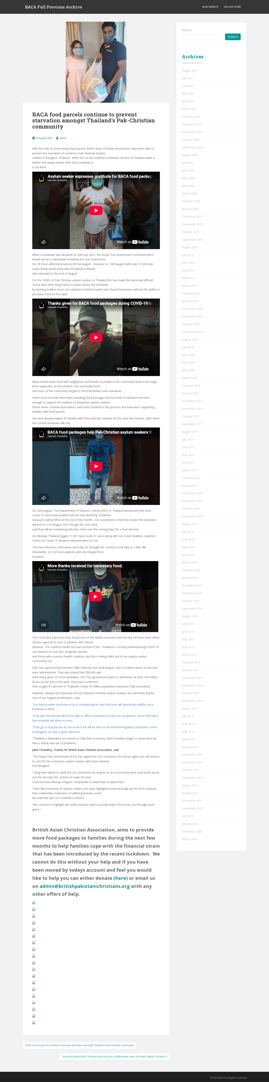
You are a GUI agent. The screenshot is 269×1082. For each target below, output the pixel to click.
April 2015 (188, 647)
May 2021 (188, 93)
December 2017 (192, 401)
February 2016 (191, 570)
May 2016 (188, 547)
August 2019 (190, 247)
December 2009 (192, 831)
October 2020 (190, 140)
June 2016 (188, 539)
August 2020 (190, 155)
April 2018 (188, 370)
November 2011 (192, 801)
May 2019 (188, 270)
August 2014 (190, 708)
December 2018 (192, 309)
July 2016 (187, 532)
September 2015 (192, 608)
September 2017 (192, 424)
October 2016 (190, 508)
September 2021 (192, 63)
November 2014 (192, 685)
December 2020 (192, 124)
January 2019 (190, 301)
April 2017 (188, 462)
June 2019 (188, 262)
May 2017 (188, 455)
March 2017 (189, 470)
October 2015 (190, 601)
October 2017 (190, 416)
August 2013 (190, 785)
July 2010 (187, 816)
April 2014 (188, 739)
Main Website (210, 6)
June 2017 (188, 447)
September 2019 (192, 239)
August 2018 (190, 339)
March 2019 (189, 286)
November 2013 (192, 762)
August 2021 (190, 70)
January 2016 (190, 578)
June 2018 (188, 355)
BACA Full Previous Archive (53, 6)
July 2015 (187, 624)
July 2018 (187, 347)
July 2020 (187, 163)
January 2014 (190, 747)
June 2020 (188, 170)
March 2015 (189, 654)
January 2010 (190, 824)
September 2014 (192, 701)
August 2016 (190, 524)
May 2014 (188, 731)
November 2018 (192, 316)
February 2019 (191, 293)
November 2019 (192, 224)
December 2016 (192, 493)
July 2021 (187, 78)
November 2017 (192, 409)
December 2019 (192, 216)
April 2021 (188, 101)
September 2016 (192, 516)
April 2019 (188, 278)
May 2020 (188, 178)
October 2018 (190, 324)
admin (63, 138)
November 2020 (192, 132)
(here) (120, 878)
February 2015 (191, 662)
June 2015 (188, 631)
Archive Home (232, 6)
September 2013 (192, 777)
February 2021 (191, 116)
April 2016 (188, 555)
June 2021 (188, 86)
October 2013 (190, 770)
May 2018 (188, 362)
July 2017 (187, 439)
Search (187, 30)
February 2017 (191, 478)
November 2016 (192, 501)
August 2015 (190, 616)
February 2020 (191, 201)
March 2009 (189, 839)
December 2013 (192, 754)
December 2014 (192, 678)
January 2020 (190, 209)
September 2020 (192, 147)
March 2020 (189, 193)
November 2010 (192, 808)
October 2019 (190, 232)
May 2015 (188, 639)
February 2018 (191, 385)
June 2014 (188, 724)
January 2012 (190, 793)
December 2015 (192, 585)
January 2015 (190, 670)
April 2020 (188, 186)
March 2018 (189, 378)
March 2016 (189, 562)
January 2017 (190, 485)
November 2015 (192, 593)
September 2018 (192, 332)
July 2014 (187, 716)
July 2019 (187, 255)
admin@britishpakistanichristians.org (85, 886)
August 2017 (190, 432)
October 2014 (190, 693)
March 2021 (189, 109)
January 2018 (190, 393)
